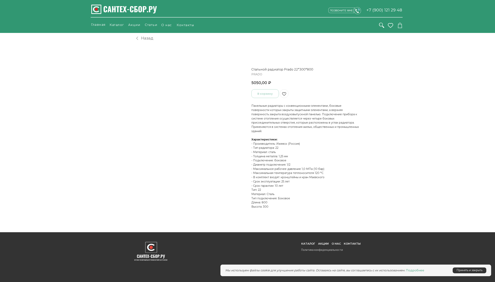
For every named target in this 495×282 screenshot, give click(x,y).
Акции (134, 25)
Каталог (117, 25)
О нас (166, 25)
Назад (147, 38)
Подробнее (415, 270)
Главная (98, 25)
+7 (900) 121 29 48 (384, 10)
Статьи (151, 25)
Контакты (185, 25)
